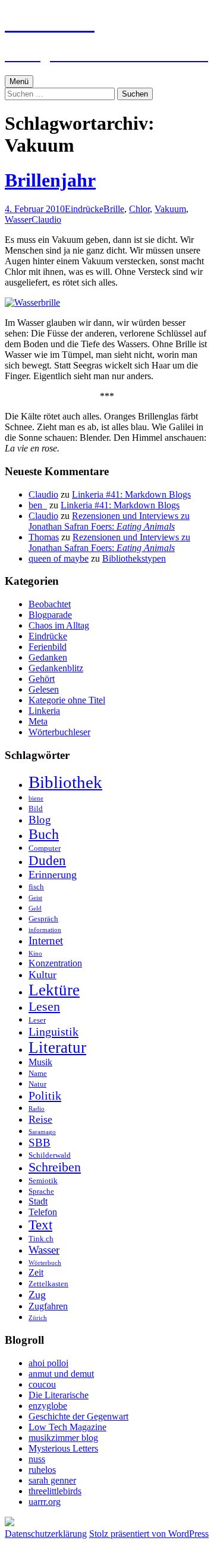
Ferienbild (48, 647)
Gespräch (43, 918)
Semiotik (43, 1180)
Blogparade (50, 615)
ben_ (38, 505)
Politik (45, 1095)
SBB (40, 1142)
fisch (36, 886)
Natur (37, 1083)
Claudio (46, 219)
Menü (19, 81)
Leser (37, 1020)
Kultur (42, 975)
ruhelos (42, 1470)
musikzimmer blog (63, 1438)
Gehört (42, 679)
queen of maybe (59, 558)
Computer (45, 848)
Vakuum (170, 209)
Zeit (36, 1272)
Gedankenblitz (56, 668)
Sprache (41, 1191)
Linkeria (44, 711)
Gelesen (44, 689)
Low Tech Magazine (67, 1427)
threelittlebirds (55, 1491)
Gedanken (48, 657)
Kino (35, 953)
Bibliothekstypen (134, 558)
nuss (37, 1459)
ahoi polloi (48, 1363)
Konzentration (55, 963)
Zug (37, 1294)
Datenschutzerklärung (46, 1534)
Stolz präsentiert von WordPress (149, 1534)
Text (40, 1225)
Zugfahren (48, 1306)
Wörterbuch (45, 1263)
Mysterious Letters (63, 1448)
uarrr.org (45, 1502)
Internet (46, 940)
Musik (40, 1062)
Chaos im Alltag (59, 625)
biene (36, 798)
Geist (35, 898)
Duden (47, 860)
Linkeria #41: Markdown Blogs (131, 494)
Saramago (42, 1132)
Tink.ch (41, 1238)
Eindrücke (84, 209)
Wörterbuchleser (59, 732)
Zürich (38, 1318)
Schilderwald (50, 1155)
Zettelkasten (48, 1283)
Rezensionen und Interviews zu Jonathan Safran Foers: (109, 521)
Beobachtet (50, 604)
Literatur (57, 1047)
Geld (35, 908)
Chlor (139, 209)
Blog (40, 819)
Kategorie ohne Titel (67, 700)
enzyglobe (48, 1406)
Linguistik (53, 1031)
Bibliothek (65, 782)
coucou (42, 1384)
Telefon (43, 1212)
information (45, 930)
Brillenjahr (50, 180)
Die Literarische (59, 1395)
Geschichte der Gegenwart (78, 1416)
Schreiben (55, 1167)
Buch (44, 834)
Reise (40, 1119)
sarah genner (52, 1480)
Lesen (44, 1007)
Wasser (18, 219)
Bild (36, 808)
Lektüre (54, 990)
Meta (38, 721)
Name (38, 1073)
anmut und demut (61, 1374)
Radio (37, 1109)
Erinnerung (53, 874)
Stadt (38, 1201)
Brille (113, 209)
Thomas (44, 537)
